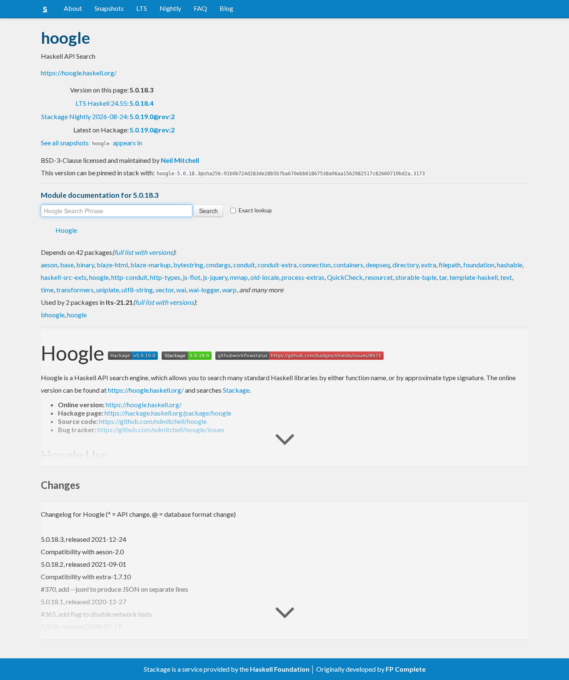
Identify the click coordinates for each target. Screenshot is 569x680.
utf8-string (137, 290)
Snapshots (109, 8)
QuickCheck (345, 277)
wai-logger (204, 290)
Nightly (170, 8)
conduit (244, 265)
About (73, 8)
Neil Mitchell (180, 160)
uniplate (107, 290)
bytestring (188, 265)
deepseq (378, 265)
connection (315, 265)
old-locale (264, 277)
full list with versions (143, 252)
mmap (239, 277)
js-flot (191, 277)
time (47, 290)
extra (428, 265)
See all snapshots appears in (91, 143)
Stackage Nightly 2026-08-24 (84, 116)
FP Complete (406, 669)
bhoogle (53, 315)
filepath (450, 265)
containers (348, 265)
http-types (165, 277)
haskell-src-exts (64, 277)
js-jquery (215, 277)
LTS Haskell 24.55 (101, 103)
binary (85, 265)
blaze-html (112, 265)
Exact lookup (255, 210)
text (506, 277)
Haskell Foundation (279, 669)
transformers (75, 290)
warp (229, 290)
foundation (478, 265)
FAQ (200, 8)
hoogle (99, 277)
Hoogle (66, 230)
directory (405, 265)
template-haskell (473, 277)
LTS (141, 8)
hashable (509, 265)
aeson (49, 265)
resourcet (379, 277)
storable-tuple (416, 277)
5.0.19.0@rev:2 (152, 116)
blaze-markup (150, 265)
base (67, 265)
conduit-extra (277, 265)
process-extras (303, 277)
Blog (226, 8)
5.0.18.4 (141, 103)
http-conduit (129, 277)
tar (443, 277)
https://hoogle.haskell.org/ (79, 73)
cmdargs (218, 265)
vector (164, 290)
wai (181, 290)
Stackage (236, 390)
